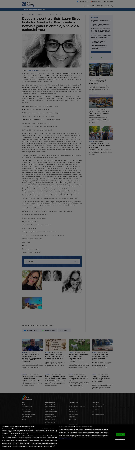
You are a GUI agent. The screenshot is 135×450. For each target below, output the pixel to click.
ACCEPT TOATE (120, 434)
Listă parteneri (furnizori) (65, 438)
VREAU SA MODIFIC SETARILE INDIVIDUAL (120, 439)
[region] (67, 437)
